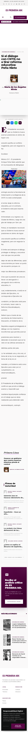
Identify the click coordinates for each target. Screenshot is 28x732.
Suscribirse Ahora (14, 601)
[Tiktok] (14, 4)
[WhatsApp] (16, 122)
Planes (4, 700)
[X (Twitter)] (7, 122)
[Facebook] (6, 4)
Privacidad (6, 726)
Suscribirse (20, 17)
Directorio (18, 691)
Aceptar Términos (18, 726)
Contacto (17, 689)
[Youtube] (16, 4)
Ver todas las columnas (14, 557)
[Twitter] (3, 4)
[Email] (24, 4)
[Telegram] (19, 4)
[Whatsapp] (21, 4)
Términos (4, 691)
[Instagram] (9, 4)
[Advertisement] (14, 36)
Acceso (4, 703)
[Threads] (11, 4)
